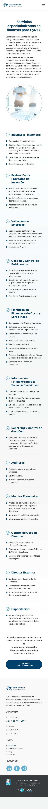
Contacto (12, 754)
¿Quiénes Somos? (16, 749)
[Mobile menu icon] (43, 5)
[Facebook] (17, 768)
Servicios (12, 746)
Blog (10, 751)
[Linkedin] (9, 768)
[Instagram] (24, 768)
